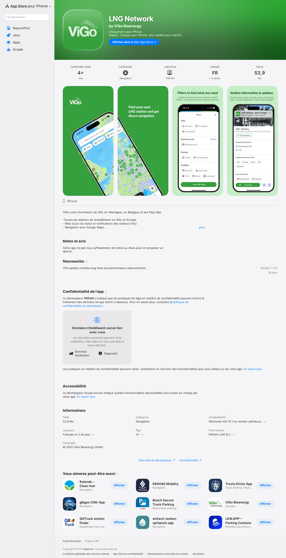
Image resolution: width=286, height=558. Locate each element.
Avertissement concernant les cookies (167, 554)
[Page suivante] (282, 141)
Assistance (198, 554)
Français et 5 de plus (76, 434)
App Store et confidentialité (128, 554)
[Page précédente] (59, 141)
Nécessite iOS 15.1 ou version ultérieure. (235, 421)
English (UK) (92, 541)
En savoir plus (253, 369)
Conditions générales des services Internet (86, 554)
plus (202, 227)
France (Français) (72, 541)
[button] (27, 28)
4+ (137, 434)
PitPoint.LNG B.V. (220, 434)
